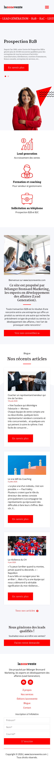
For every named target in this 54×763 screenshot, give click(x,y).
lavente (13, 7)
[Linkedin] (30, 682)
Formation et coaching (27, 182)
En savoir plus (20, 438)
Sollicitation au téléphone (27, 208)
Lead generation (27, 153)
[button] (47, 7)
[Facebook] (23, 682)
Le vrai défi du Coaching (19, 479)
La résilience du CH (17, 559)
